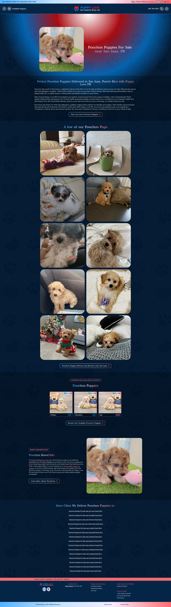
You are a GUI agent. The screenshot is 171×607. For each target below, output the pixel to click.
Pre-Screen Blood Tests (123, 595)
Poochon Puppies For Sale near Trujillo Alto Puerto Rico (85, 524)
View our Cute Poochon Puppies (85, 114)
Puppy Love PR (39, 579)
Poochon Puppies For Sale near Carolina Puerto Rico (85, 537)
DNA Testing (120, 598)
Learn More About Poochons (43, 481)
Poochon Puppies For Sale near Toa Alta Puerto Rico (85, 558)
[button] (156, 2)
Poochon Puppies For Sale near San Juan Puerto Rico (85, 511)
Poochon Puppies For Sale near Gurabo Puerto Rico (85, 554)
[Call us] (162, 9)
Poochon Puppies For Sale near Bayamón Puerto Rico (85, 541)
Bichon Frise (44, 460)
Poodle (33, 460)
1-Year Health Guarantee (124, 593)
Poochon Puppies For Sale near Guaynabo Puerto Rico (85, 532)
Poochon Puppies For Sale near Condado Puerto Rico (85, 515)
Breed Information (122, 586)
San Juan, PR (58, 579)
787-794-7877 (153, 9)
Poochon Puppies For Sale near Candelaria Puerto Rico (85, 549)
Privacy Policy (125, 604)
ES (168, 1)
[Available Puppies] (9, 9)
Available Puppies (19, 9)
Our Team (93, 590)
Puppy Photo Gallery (96, 588)
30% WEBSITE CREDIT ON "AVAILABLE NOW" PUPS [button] (19, 2)
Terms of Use (108, 604)
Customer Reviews (96, 586)
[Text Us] (167, 9)
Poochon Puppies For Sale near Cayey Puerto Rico (85, 571)
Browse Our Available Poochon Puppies (84, 423)
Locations (49, 579)
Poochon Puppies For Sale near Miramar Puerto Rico (85, 519)
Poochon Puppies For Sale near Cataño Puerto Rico (85, 528)
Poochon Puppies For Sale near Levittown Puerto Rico (85, 545)
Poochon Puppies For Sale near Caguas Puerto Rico (85, 562)
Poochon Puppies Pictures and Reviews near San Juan (85, 366)
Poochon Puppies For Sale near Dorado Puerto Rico (85, 566)
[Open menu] (4, 9)
